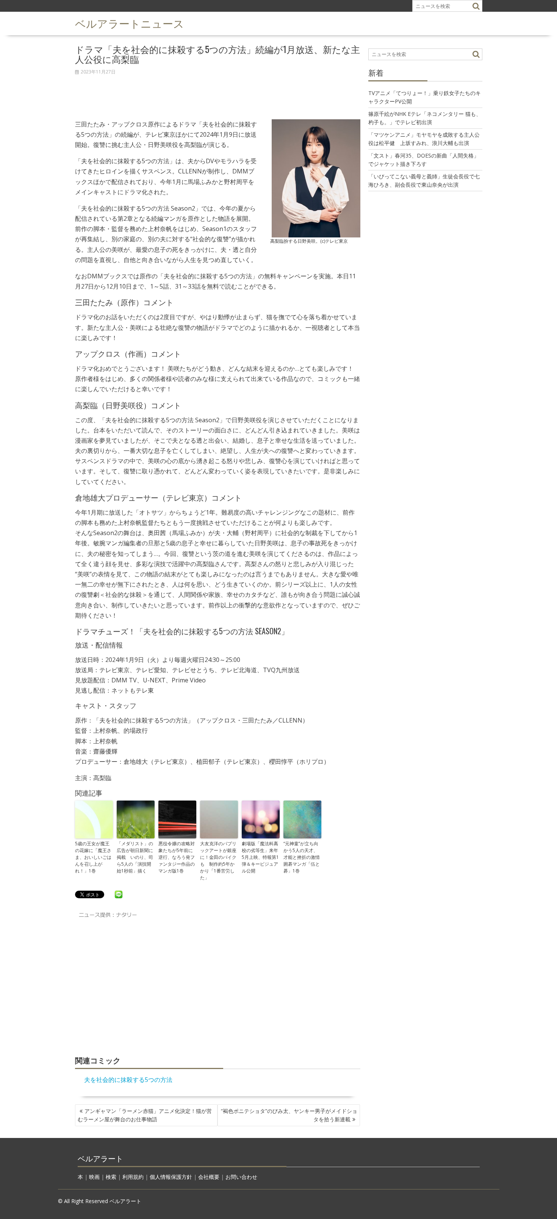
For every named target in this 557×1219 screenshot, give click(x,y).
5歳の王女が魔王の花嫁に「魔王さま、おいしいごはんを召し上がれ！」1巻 (93, 857)
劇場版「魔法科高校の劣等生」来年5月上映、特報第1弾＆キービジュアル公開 (260, 857)
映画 (94, 1176)
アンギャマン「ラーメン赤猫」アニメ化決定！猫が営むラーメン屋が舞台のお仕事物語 (145, 1115)
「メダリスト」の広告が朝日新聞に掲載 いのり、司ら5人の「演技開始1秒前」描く (135, 857)
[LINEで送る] (118, 894)
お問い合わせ (241, 1176)
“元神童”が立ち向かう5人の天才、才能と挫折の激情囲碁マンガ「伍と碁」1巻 (301, 857)
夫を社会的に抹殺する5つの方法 (128, 1079)
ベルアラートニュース (129, 23)
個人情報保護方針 (171, 1176)
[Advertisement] (217, 93)
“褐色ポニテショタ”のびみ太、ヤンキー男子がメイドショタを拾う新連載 (289, 1115)
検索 (111, 1176)
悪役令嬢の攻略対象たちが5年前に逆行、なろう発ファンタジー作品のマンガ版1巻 (176, 857)
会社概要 (208, 1176)
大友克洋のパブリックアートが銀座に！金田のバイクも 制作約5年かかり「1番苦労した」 (218, 860)
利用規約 (133, 1176)
